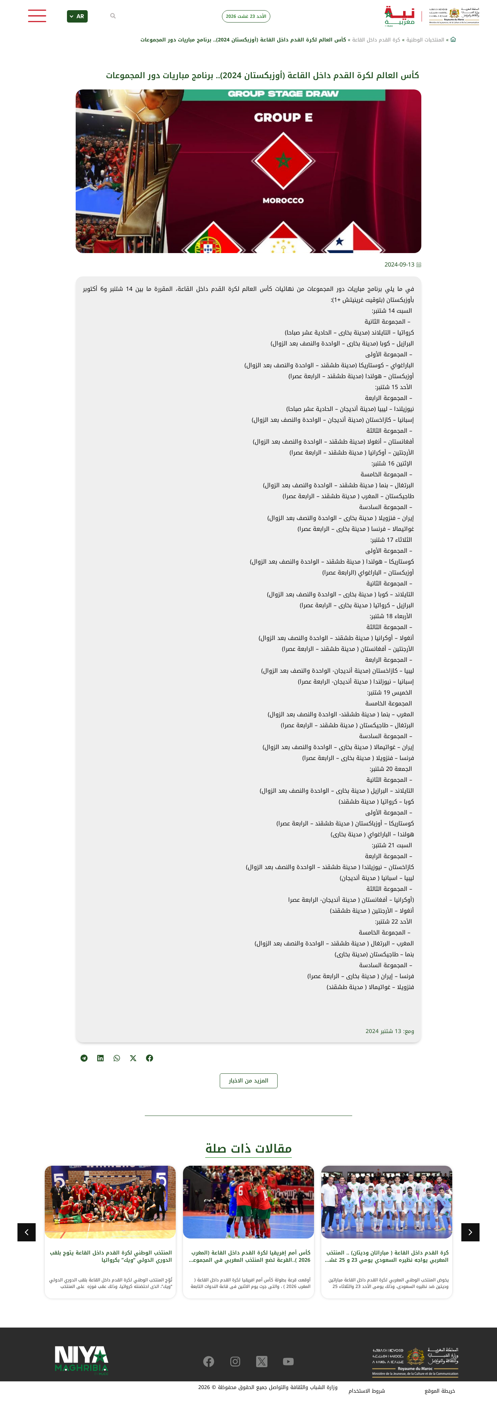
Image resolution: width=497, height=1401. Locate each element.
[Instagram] (235, 1361)
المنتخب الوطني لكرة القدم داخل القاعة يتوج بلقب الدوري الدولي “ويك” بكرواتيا (111, 1256)
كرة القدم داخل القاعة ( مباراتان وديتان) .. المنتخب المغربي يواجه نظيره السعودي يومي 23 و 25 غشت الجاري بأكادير (387, 1260)
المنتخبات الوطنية (425, 39)
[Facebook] (208, 1361)
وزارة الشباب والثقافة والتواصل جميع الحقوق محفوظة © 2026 (268, 1387)
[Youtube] (288, 1361)
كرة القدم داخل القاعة (376, 39)
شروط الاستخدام (367, 1391)
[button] (149, 1058)
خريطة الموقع (440, 1391)
